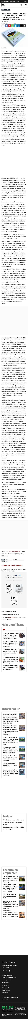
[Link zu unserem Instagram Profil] (6, 971)
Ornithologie (15, 559)
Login (25, 1)
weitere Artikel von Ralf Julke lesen (11, 565)
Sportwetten (5, 992)
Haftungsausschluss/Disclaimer (10, 997)
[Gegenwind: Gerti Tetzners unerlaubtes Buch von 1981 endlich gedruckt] (22, 668)
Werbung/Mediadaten (7, 980)
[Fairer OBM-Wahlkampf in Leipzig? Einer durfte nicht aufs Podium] (22, 765)
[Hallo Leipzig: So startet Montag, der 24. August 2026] (22, 896)
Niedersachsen (9, 559)
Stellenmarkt (12, 1)
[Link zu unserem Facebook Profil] (3, 971)
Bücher (8, 9)
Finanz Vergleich (6, 990)
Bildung (3, 9)
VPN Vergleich (5, 988)
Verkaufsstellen (6, 982)
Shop (18, 1)
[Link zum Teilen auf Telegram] (15, 25)
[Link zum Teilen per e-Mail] (21, 25)
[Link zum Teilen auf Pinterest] (9, 25)
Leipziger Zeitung (5, 1)
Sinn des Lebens (5, 561)
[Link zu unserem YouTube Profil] (9, 971)
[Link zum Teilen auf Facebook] (6, 25)
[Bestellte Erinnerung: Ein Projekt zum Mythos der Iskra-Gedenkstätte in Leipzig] (22, 915)
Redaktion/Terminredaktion (9, 977)
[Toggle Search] (21, 5)
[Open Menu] (25, 5)
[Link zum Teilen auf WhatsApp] (12, 25)
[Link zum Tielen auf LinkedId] (18, 25)
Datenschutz (5, 1000)
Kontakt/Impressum (7, 975)
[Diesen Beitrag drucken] (24, 25)
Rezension (22, 559)
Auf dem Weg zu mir (14, 551)
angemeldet (11, 617)
